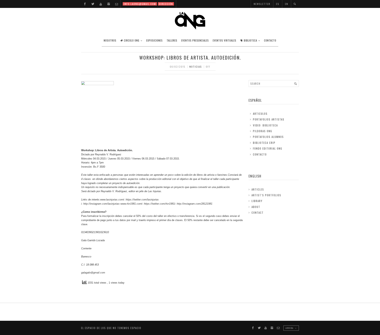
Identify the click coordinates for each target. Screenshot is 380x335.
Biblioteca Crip (264, 143)
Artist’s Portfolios (266, 195)
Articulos (260, 114)
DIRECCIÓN (166, 4)
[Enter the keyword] (295, 83)
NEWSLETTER (262, 4)
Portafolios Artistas (268, 119)
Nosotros (110, 40)
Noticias (195, 66)
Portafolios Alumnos (268, 137)
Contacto (260, 154)
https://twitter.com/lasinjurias (142, 199)
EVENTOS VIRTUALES (224, 40)
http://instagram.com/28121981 (194, 203)
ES (277, 4)
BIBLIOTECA (250, 40)
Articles (258, 189)
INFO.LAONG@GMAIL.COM (140, 4)
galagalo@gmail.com (93, 272)
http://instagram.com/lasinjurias (101, 203)
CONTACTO (270, 40)
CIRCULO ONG (131, 40)
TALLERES (172, 40)
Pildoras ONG (262, 131)
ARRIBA (290, 327)
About (256, 207)
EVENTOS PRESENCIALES (195, 40)
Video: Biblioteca (265, 125)
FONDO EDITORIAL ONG (267, 148)
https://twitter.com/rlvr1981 (159, 203)
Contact (258, 212)
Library (257, 201)
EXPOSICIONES (154, 40)
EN (286, 4)
